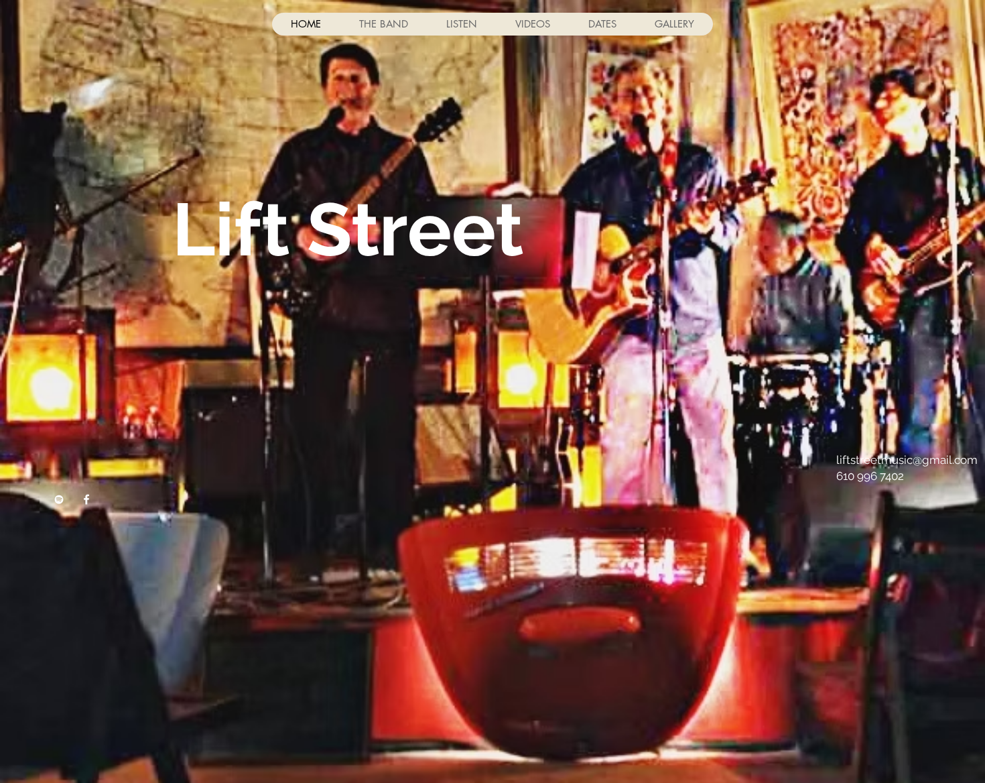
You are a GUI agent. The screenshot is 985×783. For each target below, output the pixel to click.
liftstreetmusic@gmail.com (907, 460)
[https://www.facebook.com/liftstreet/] (59, 499)
